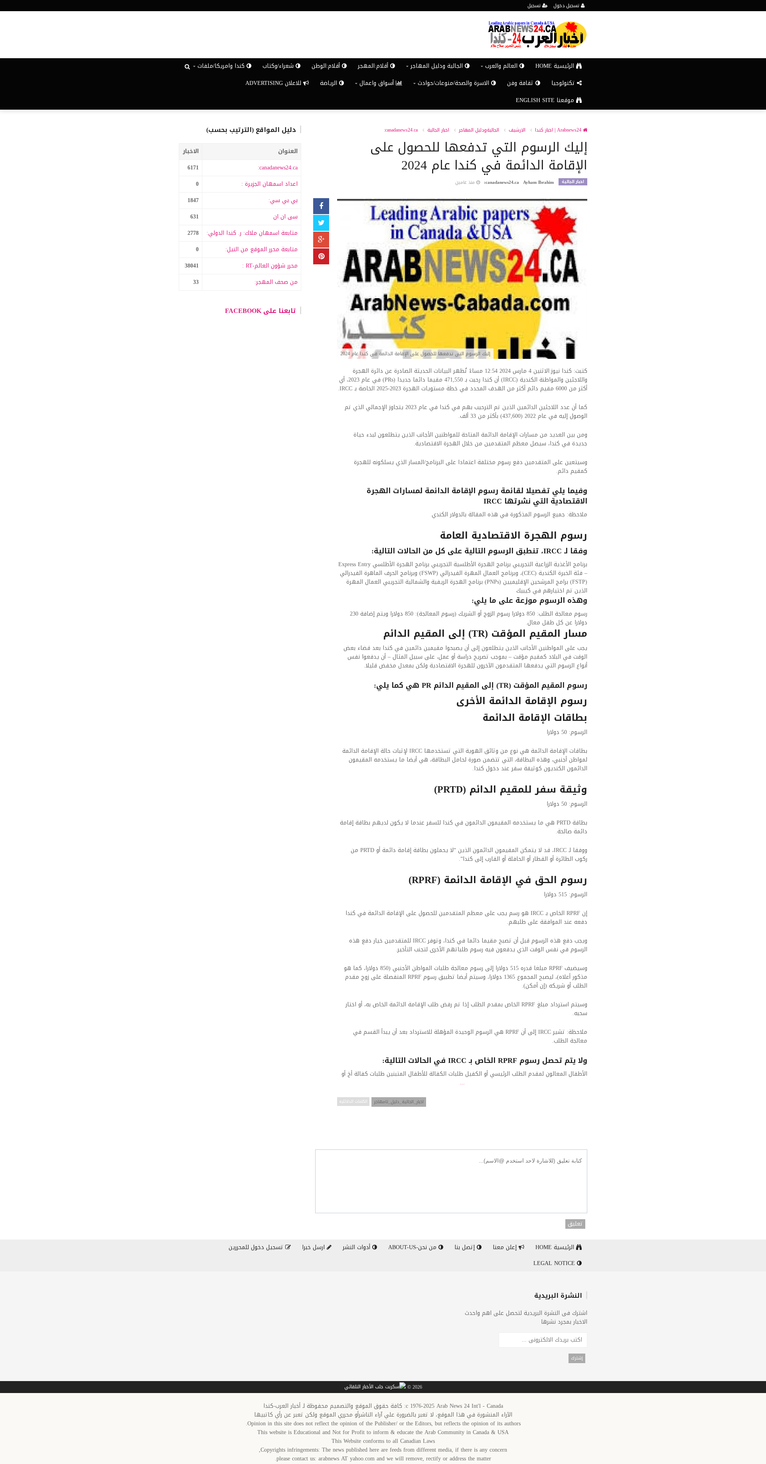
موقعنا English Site (546, 100)
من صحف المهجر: (276, 282)
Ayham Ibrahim (538, 182)
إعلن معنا (506, 1247)
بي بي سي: (283, 200)
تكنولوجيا (564, 83)
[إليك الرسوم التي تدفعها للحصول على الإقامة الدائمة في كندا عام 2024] (462, 279)
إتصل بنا (465, 1247)
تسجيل (534, 5)
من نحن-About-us (413, 1247)
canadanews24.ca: (278, 167)
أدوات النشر (357, 1247)
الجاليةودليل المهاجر (479, 130)
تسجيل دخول (567, 5)
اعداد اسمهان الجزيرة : (269, 184)
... (462, 1082)
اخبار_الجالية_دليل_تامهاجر (399, 1102)
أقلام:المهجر (374, 66)
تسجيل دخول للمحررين (257, 1247)
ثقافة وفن (521, 83)
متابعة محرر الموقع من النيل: (261, 249)
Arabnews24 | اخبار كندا (559, 130)
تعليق (575, 1224)
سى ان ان (285, 216)
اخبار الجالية (438, 130)
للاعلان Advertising (274, 83)
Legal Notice (555, 1263)
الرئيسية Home (555, 66)
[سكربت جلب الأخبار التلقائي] (375, 1387)
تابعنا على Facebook (260, 311)
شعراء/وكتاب (279, 66)
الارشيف (517, 130)
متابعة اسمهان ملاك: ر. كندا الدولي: (252, 233)
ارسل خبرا (314, 1247)
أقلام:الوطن (327, 66)
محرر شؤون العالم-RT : (270, 265)
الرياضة (329, 83)
